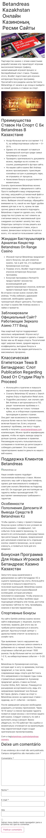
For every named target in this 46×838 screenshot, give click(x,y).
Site (3, 810)
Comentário (7, 758)
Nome (4, 790)
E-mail (5, 800)
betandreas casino (19, 736)
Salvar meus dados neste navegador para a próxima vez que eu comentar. (21, 823)
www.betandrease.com (31, 429)
